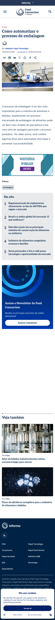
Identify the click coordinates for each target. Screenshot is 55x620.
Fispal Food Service (36, 550)
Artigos (4, 27)
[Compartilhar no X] (19, 57)
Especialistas (7, 569)
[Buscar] (50, 12)
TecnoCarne (7, 550)
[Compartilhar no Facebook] (30, 57)
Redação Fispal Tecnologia (16, 48)
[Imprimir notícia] (9, 57)
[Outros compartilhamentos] (35, 57)
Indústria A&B (34, 556)
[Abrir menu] (5, 12)
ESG (3, 562)
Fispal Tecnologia (35, 544)
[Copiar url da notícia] (4, 57)
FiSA (4, 544)
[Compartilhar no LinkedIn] (14, 57)
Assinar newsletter (27, 322)
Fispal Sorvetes (8, 556)
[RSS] (4, 535)
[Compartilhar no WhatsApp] (25, 57)
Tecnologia (32, 562)
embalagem (8, 187)
